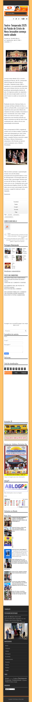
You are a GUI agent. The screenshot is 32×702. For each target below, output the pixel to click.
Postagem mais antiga (22, 323)
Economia (7, 656)
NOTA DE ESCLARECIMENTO (19, 549)
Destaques (16, 214)
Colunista (7, 648)
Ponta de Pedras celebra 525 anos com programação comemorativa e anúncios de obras (19, 529)
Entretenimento (9, 216)
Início (5, 496)
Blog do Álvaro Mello (20, 699)
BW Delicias (7, 569)
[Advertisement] (15, 386)
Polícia (7, 665)
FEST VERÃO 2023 (12, 542)
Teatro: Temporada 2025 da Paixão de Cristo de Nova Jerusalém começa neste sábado (15, 30)
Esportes (7, 662)
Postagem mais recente (10, 323)
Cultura (10, 214)
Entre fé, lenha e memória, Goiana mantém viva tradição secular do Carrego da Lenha (19, 592)
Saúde (6, 670)
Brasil (6, 645)
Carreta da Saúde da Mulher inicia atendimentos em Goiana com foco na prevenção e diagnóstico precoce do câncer (19, 583)
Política (7, 667)
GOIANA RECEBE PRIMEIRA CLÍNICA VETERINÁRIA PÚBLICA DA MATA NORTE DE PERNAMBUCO (19, 519)
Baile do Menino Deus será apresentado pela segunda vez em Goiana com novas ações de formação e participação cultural (20, 561)
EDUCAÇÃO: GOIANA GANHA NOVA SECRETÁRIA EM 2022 (19, 572)
